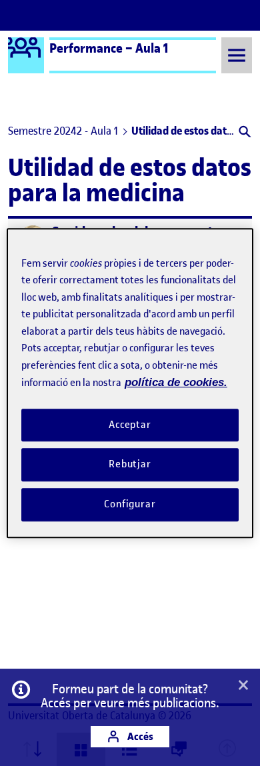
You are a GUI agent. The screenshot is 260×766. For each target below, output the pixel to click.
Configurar (130, 504)
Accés (139, 736)
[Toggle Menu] (236, 55)
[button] (243, 133)
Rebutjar (130, 464)
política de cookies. (176, 382)
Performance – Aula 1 (109, 48)
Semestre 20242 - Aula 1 (63, 130)
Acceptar (130, 424)
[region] (130, 383)
